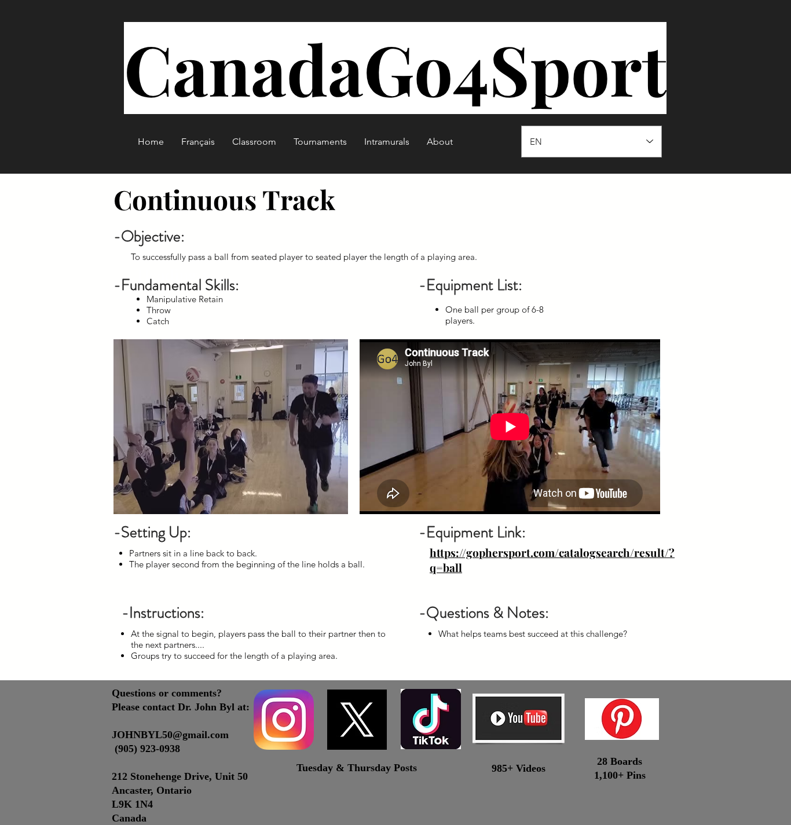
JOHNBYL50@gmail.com (170, 734)
